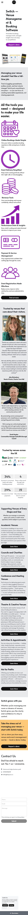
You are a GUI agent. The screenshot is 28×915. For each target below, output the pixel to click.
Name (4, 799)
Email (3, 804)
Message (4, 808)
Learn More (14, 546)
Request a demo (14, 45)
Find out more (14, 298)
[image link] (14, 2)
